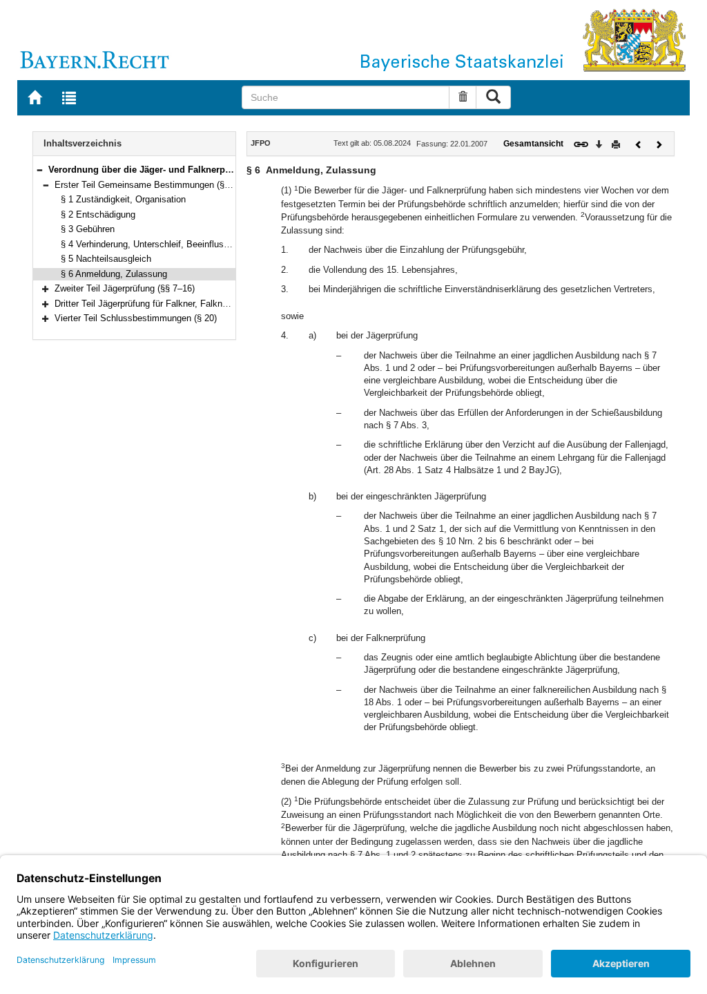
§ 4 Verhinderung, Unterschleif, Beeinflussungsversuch (170, 244)
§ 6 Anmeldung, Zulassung (114, 274)
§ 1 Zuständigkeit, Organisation (123, 199)
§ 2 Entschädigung (98, 214)
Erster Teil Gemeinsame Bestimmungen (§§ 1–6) (152, 185)
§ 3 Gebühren (88, 229)
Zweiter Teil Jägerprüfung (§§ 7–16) (125, 288)
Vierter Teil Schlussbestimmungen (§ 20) (136, 318)
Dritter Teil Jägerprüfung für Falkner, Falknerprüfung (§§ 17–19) (179, 303)
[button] (39, 169)
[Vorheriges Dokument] (639, 143)
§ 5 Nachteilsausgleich (106, 259)
